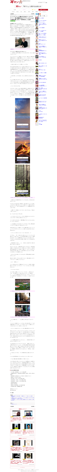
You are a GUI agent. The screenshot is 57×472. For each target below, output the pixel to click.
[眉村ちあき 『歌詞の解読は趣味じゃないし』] (43, 51)
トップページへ (22, 467)
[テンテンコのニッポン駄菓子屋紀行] (43, 99)
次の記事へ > (33, 13)
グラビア (29, 11)
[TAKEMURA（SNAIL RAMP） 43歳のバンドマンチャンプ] (43, 96)
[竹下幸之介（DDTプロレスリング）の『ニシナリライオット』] (43, 38)
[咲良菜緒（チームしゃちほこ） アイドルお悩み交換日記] (43, 77)
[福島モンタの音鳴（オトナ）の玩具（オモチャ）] (43, 67)
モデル (33, 11)
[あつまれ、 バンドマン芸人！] (43, 112)
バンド (21, 11)
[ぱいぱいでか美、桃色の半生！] (43, 83)
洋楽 (40, 11)
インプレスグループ (37, 469)
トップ (15, 9)
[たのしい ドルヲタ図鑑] (43, 125)
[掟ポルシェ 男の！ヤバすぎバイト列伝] (43, 70)
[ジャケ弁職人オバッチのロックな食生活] (43, 115)
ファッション (44, 11)
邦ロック (25, 11)
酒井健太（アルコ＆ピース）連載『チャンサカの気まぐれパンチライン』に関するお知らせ (16, 431)
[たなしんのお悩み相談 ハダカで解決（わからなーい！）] (43, 86)
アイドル (24, 9)
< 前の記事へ (12, 13)
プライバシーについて (28, 469)
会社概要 (32, 469)
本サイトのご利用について (21, 469)
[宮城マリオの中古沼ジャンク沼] (43, 64)
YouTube (37, 11)
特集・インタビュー (43, 9)
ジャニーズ (13, 11)
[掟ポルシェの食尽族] (43, 19)
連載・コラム (34, 9)
